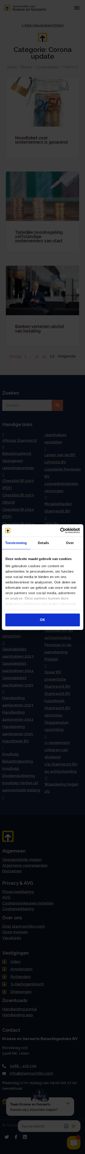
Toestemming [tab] (16, 543)
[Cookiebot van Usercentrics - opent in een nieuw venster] (60, 530)
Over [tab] (70, 543)
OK (42, 620)
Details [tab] (43, 543)
